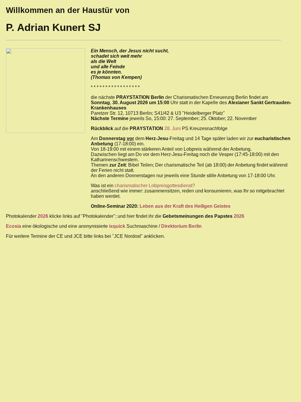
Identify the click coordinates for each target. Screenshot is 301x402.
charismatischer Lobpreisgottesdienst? (155, 185)
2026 (239, 216)
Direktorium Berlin (181, 226)
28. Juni (172, 128)
